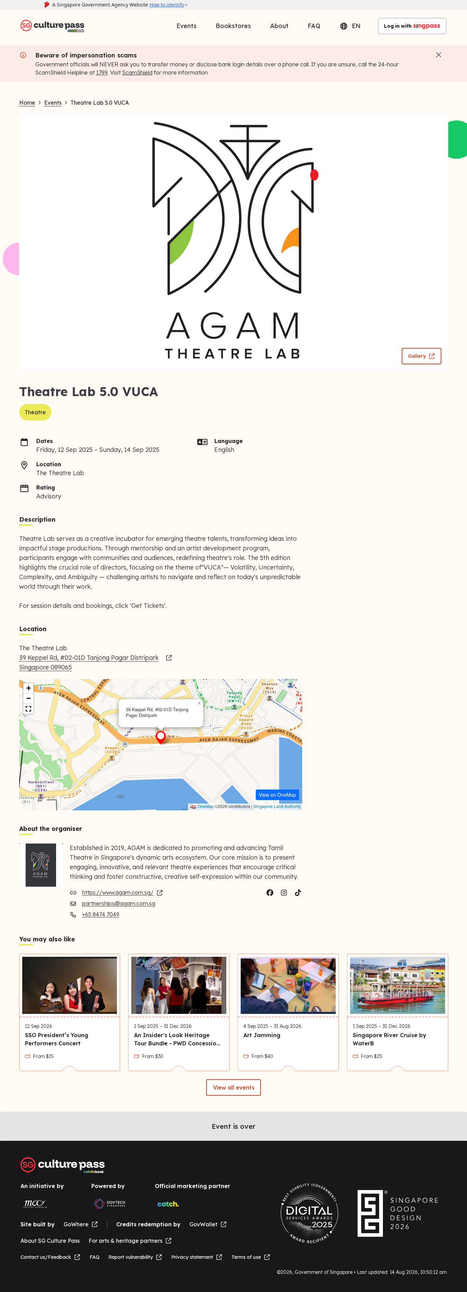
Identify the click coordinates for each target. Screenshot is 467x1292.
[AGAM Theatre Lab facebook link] (270, 892)
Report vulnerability (130, 1257)
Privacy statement (192, 1257)
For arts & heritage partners (125, 1240)
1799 (102, 72)
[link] (95, 662)
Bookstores (233, 26)
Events (186, 26)
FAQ (314, 26)
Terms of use (246, 1257)
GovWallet (203, 1224)
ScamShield (137, 72)
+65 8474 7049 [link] (100, 914)
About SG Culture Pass (50, 1240)
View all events (233, 1087)
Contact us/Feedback (46, 1257)
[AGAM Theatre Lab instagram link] (284, 892)
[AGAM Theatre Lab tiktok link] (298, 892)
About (279, 26)
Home (27, 102)
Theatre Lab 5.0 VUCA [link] (99, 102)
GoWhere (76, 1224)
